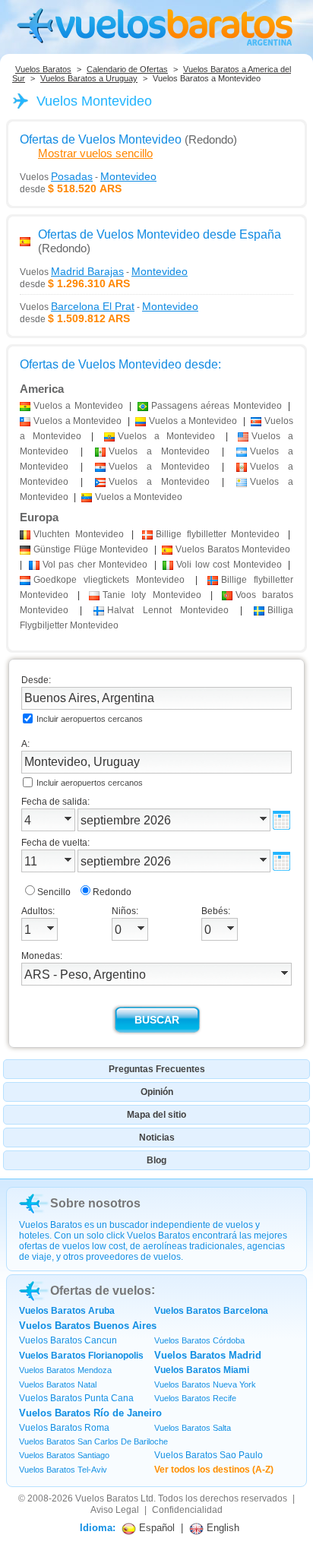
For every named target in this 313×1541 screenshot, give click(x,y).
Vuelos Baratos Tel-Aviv (63, 1469)
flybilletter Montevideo (218, 534)
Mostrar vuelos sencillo (95, 153)
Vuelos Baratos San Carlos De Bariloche (93, 1441)
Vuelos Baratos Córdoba (199, 1340)
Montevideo (78, 534)
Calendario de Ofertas (127, 69)
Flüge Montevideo (90, 549)
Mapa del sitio (156, 1114)
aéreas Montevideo (216, 405)
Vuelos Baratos (43, 69)
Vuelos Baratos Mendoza (65, 1370)
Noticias (157, 1137)
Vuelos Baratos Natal (57, 1384)
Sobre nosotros (95, 1203)
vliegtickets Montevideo (109, 579)
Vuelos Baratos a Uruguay (89, 78)
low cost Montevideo (229, 564)
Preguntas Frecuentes (157, 1069)
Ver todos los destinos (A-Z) (213, 1469)
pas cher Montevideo (95, 564)
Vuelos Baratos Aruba (67, 1310)
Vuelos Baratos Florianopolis (81, 1355)
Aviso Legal (114, 1510)
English (221, 1527)
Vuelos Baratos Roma (64, 1427)
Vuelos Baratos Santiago (64, 1455)
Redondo (112, 892)
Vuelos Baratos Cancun (68, 1340)
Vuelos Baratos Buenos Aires (87, 1325)
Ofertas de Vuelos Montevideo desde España (159, 234)
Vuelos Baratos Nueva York (205, 1384)
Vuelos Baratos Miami (201, 1370)
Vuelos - (88, 176)
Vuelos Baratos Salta (192, 1427)
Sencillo (54, 892)
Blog (156, 1160)
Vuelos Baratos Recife (195, 1398)
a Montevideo (78, 405)
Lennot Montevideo (167, 610)
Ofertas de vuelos (100, 1290)
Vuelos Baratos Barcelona (211, 1310)
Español (155, 1527)
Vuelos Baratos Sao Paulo (208, 1455)
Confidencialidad (187, 1510)
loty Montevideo (152, 595)
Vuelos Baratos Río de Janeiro (90, 1413)
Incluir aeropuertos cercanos (89, 718)
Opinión (157, 1092)
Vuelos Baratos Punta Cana (76, 1398)
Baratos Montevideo (232, 549)
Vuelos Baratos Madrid (207, 1355)
